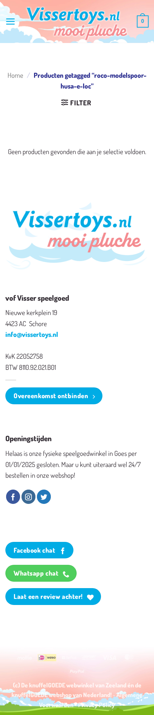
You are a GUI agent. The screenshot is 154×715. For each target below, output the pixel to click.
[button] (10, 22)
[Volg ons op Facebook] (13, 497)
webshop (60, 695)
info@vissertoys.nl (31, 334)
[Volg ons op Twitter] (44, 497)
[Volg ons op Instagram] (28, 497)
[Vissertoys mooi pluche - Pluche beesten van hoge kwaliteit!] (77, 24)
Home (15, 75)
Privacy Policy (96, 705)
